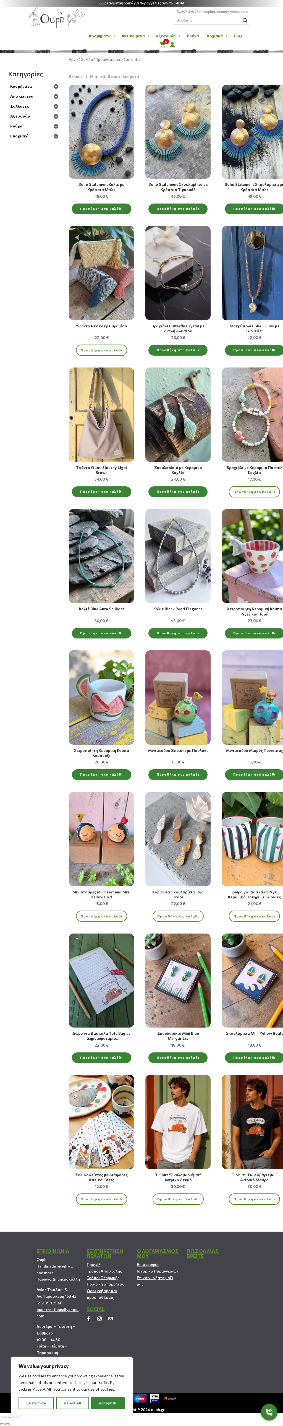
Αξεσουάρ (166, 35)
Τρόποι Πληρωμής (103, 1277)
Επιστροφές (148, 1264)
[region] (72, 1386)
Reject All (72, 1403)
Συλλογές (19, 106)
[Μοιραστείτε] (7, 1417)
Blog (238, 35)
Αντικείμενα (133, 35)
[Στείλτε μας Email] (110, 1318)
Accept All (108, 1403)
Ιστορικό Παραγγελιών (157, 1271)
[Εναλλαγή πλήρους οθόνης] (13, 1417)
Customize (36, 1403)
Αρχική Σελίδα (81, 59)
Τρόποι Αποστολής (104, 1271)
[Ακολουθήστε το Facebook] (88, 1318)
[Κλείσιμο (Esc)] (2, 1417)
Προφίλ (94, 1264)
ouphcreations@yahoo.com (226, 12)
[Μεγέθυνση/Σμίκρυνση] (18, 1417)
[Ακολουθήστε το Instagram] (99, 1318)
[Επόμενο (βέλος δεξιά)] (7, 1424)
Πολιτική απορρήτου (105, 1284)
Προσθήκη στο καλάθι (101, 208)
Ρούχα (193, 35)
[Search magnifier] (245, 20)
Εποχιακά (214, 35)
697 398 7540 (191, 12)
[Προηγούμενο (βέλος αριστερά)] (2, 1424)
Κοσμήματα (100, 35)
